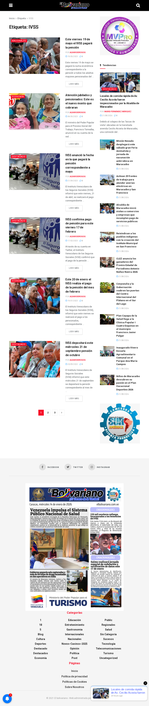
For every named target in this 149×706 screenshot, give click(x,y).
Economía (18, 96)
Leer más (74, 84)
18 (40, 624)
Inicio (12, 18)
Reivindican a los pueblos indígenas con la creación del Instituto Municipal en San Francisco (127, 240)
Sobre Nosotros (74, 687)
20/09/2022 (72, 364)
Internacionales (74, 634)
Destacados (40, 653)
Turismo (108, 653)
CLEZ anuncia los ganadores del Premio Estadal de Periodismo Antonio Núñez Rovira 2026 (127, 265)
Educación (74, 620)
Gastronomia (74, 629)
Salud (108, 629)
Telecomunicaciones (108, 648)
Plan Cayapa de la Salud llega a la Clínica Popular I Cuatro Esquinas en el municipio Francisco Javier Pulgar (127, 325)
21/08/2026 (107, 116)
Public (108, 620)
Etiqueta (21, 18)
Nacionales (19, 41)
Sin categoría (108, 634)
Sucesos (108, 639)
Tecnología (108, 643)
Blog (40, 634)
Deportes (40, 643)
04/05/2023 (72, 116)
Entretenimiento (74, 624)
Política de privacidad (74, 676)
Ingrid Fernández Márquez (117, 112)
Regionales (108, 624)
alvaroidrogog (78, 52)
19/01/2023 (72, 301)
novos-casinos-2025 (74, 643)
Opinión (74, 648)
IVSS (31, 18)
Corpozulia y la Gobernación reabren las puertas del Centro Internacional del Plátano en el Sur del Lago (127, 293)
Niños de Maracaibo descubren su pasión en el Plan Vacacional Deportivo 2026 (128, 383)
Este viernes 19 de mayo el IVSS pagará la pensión (78, 43)
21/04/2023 (72, 181)
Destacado (18, 156)
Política (74, 653)
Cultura (40, 639)
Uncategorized (108, 658)
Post (74, 658)
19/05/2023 (72, 56)
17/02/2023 (72, 241)
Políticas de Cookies (74, 681)
